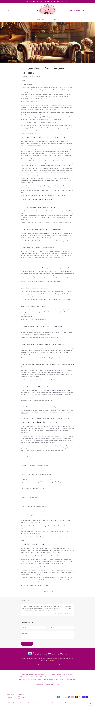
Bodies (53, 674)
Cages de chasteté (48, 679)
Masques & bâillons (28, 682)
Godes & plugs (51, 682)
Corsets (48, 674)
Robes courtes (33, 674)
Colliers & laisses (58, 679)
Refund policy (43, 702)
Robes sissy (25, 674)
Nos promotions (40, 684)
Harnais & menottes (70, 679)
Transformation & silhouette (63, 682)
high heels (39, 273)
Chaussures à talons (50, 676)
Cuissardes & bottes (68, 676)
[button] (8, 10)
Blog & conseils (50, 684)
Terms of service (84, 702)
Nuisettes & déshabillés (37, 676)
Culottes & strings (24, 676)
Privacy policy (36, 702)
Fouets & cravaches (40, 682)
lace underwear (53, 392)
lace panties (34, 488)
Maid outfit (30, 506)
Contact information (52, 702)
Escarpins (59, 676)
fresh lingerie (69, 215)
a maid (30, 257)
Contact (57, 684)
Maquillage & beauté (36, 679)
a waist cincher (49, 233)
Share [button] (23, 80)
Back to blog (48, 591)
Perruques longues (24, 679)
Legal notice (60, 702)
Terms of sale (76, 702)
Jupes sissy (41, 674)
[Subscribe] (59, 664)
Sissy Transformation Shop (16, 702)
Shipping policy (68, 702)
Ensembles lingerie (67, 674)
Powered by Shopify (27, 702)
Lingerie (59, 674)
